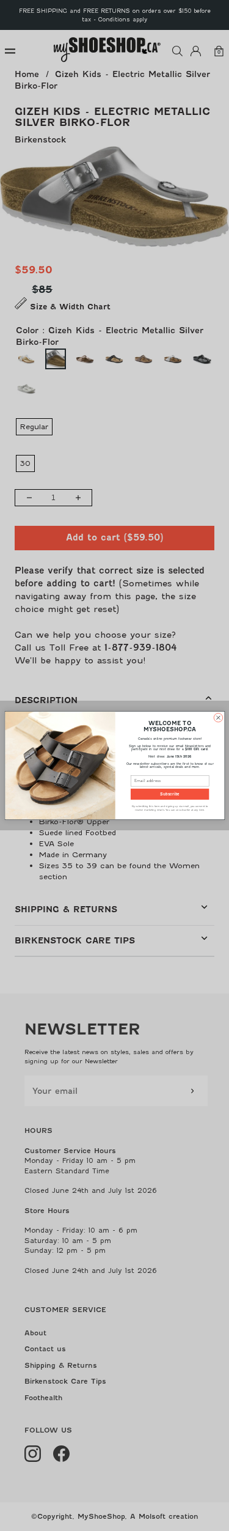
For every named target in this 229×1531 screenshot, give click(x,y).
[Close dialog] (218, 718)
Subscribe (169, 794)
